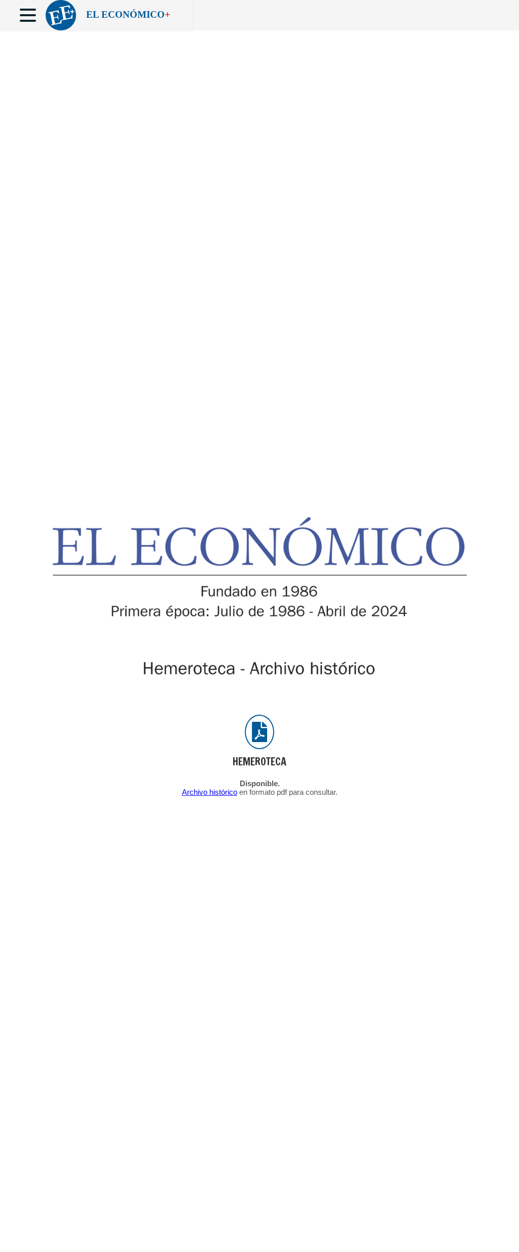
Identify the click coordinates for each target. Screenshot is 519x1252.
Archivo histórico (209, 792)
